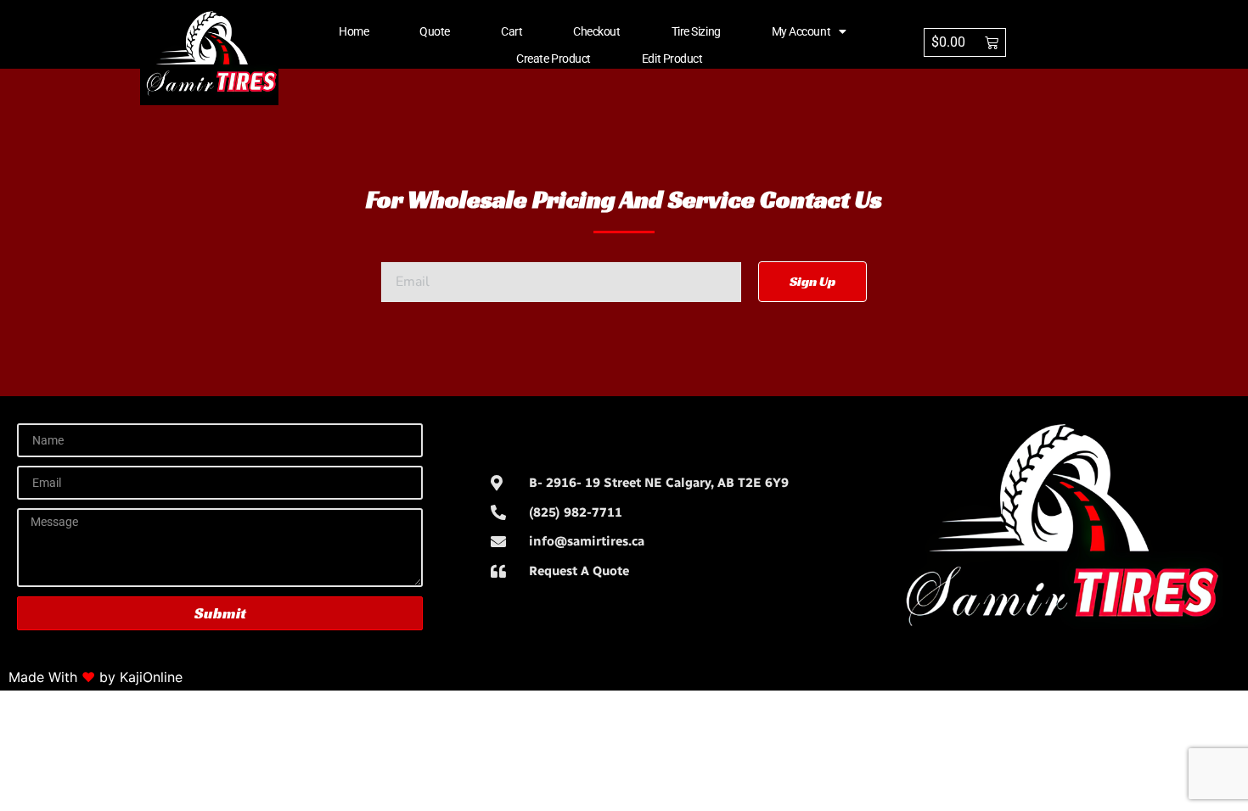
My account (801, 31)
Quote (434, 31)
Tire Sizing (696, 31)
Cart (511, 31)
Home (353, 31)
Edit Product (672, 58)
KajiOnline (151, 676)
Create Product (553, 58)
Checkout (596, 31)
